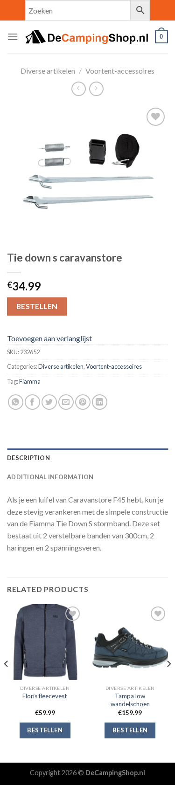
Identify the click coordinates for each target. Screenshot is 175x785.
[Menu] (12, 36)
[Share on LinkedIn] (99, 402)
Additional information (50, 477)
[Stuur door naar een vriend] (66, 402)
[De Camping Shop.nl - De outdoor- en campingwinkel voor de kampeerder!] (86, 37)
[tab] (87, 457)
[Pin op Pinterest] (83, 402)
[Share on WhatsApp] (15, 402)
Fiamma (30, 381)
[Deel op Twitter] (49, 402)
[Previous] (6, 682)
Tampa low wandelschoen (130, 700)
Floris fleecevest (44, 696)
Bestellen (37, 306)
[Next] (168, 682)
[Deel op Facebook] (32, 402)
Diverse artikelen (48, 70)
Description (28, 457)
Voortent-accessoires (119, 70)
